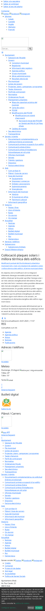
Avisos (7, 337)
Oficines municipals (13, 493)
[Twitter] (5, 13)
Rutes (7, 529)
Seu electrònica (11, 469)
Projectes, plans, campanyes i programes (22, 453)
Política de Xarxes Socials (15, 576)
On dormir (9, 532)
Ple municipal (10, 448)
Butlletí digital (10, 548)
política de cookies (22, 603)
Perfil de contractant (13, 458)
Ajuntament (6, 440)
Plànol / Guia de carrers (14, 511)
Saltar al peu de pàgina (12, 6)
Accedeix (5, 361)
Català (10, 19)
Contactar (5, 11)
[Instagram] (25, 13)
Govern (8, 445)
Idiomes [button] (8, 16)
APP (8, 432)
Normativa (9, 461)
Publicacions (10, 342)
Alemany (11, 27)
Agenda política (11, 335)
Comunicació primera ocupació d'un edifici (22, 482)
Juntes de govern (12, 451)
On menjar (9, 535)
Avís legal (8, 571)
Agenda (8, 332)
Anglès (11, 24)
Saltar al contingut (11, 4)
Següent (11, 390)
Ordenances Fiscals (13, 464)
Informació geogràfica (14, 519)
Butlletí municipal (12, 550)
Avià (3, 506)
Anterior (4, 390)
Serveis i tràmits (8, 474)
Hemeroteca (10, 556)
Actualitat (5, 537)
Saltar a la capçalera (11, 1)
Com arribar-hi (11, 508)
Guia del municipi (12, 514)
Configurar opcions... (9, 608)
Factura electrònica (13, 503)
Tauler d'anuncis (11, 456)
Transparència (11, 472)
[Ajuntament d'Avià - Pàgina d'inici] (15, 42)
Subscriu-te (6, 409)
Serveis (8, 495)
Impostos (9, 501)
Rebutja (31, 608)
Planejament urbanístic (14, 466)
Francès (11, 29)
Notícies (8, 340)
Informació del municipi (14, 516)
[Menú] (2, 52)
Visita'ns (4, 522)
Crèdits (8, 563)
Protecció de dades (13, 568)
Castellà (11, 21)
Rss (6, 553)
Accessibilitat (10, 573)
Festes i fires (10, 524)
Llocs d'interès (11, 527)
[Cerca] (30, 48)
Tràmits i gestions (12, 498)
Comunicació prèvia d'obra (16, 485)
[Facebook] (14, 13)
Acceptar (39, 608)
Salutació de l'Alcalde (13, 443)
